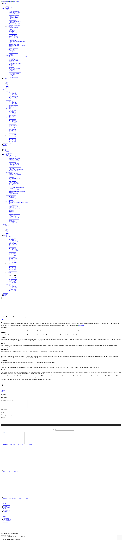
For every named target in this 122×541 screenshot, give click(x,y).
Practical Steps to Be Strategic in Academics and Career (16, 498)
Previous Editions (51, 429)
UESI (4, 516)
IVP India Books (7, 520)
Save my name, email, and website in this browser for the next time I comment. (19, 415)
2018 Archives (6, 506)
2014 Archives (6, 511)
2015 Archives (6, 510)
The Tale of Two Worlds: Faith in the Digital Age (14, 457)
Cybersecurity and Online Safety (10, 471)
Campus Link (6, 518)
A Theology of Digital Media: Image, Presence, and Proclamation (18, 444)
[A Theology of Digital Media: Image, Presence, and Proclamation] (14, 443)
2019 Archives (6, 503)
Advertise (5, 522)
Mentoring (4, 319)
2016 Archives (6, 508)
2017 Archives (6, 507)
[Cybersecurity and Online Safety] (14, 470)
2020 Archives (6, 505)
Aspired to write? (7, 519)
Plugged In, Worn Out (8, 484)
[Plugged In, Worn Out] (14, 483)
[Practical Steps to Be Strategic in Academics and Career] (14, 497)
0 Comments (9, 319)
